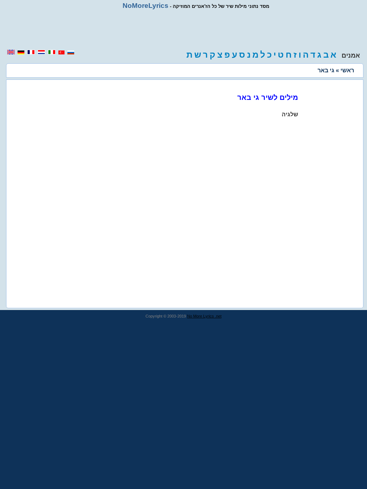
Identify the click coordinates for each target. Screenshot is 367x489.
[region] (183, 29)
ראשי (347, 70)
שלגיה (290, 114)
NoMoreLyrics (145, 5)
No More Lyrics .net (204, 316)
